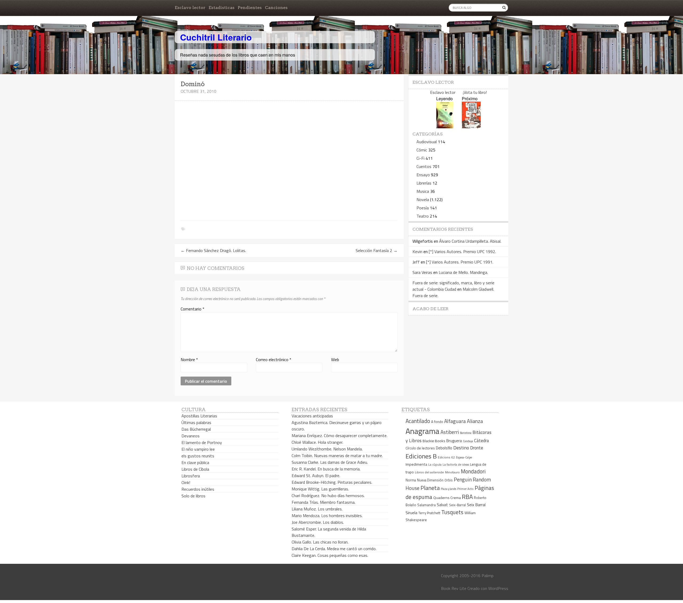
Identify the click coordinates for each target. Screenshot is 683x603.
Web (335, 359)
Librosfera (190, 476)
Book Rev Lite (453, 588)
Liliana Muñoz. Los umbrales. (317, 509)
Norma (411, 480)
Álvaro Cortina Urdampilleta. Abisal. (470, 241)
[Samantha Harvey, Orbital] (444, 126)
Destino (461, 447)
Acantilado (418, 421)
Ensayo (423, 174)
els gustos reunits (197, 456)
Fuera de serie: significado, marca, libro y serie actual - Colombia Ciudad (453, 285)
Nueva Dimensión (430, 480)
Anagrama (422, 431)
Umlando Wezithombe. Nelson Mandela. (327, 449)
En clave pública (195, 462)
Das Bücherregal (196, 429)
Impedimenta (416, 464)
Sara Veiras (422, 272)
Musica (422, 191)
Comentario (192, 309)
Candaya (468, 441)
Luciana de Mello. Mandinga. (463, 272)
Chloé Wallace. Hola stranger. (317, 442)
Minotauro (452, 472)
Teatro (422, 216)
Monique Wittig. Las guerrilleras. (320, 489)
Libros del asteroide (429, 472)
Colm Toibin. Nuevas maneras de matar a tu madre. (337, 455)
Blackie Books (434, 441)
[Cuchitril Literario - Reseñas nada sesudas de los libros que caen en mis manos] (484, 32)
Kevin (417, 251)
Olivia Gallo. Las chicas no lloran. (320, 542)
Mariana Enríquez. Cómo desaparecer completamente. (339, 435)
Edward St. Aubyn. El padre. (316, 475)
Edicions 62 (446, 457)
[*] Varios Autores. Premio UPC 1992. (462, 251)
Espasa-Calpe (464, 457)
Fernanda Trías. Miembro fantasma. (323, 502)
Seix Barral (476, 504)
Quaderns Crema (447, 498)
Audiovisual (426, 141)
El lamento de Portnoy (201, 442)
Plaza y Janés (448, 488)
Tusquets (452, 512)
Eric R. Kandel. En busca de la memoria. (326, 469)
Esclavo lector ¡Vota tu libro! (458, 92)
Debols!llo (444, 448)
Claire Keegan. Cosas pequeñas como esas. (330, 555)
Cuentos (423, 166)
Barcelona (465, 433)
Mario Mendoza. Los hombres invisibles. (327, 515)
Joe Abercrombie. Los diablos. (318, 522)
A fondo (437, 421)
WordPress (498, 588)
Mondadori (473, 471)
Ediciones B (421, 456)
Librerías (423, 183)
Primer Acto (465, 488)
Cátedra (481, 440)
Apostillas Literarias (199, 416)
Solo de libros (193, 496)
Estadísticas (222, 7)
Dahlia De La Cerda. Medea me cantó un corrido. (334, 548)
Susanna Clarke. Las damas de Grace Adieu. (330, 462)
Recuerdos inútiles (197, 489)
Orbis (448, 480)
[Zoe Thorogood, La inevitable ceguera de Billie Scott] (471, 126)
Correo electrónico (273, 359)
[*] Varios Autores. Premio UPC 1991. (459, 262)
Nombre (189, 359)
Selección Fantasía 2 (377, 250)
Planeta (430, 487)
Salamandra (426, 505)
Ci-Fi (420, 158)
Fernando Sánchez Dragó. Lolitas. (213, 250)
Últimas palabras (196, 422)
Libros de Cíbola (195, 469)
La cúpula (435, 464)
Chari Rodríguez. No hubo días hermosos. (328, 495)
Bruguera (454, 441)
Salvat (442, 505)
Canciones (276, 7)
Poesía (422, 208)
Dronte (476, 447)
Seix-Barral (457, 505)
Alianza (475, 421)
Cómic (421, 150)
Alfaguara (455, 421)
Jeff (416, 262)
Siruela (411, 512)
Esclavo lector (190, 7)
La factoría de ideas (456, 464)
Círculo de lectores (420, 448)
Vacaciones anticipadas (312, 416)
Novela (422, 199)
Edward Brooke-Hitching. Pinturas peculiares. (332, 482)
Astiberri (449, 432)
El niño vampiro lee (198, 449)
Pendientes (250, 7)
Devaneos (190, 436)
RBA (467, 496)
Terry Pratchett (429, 513)
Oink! (185, 482)
